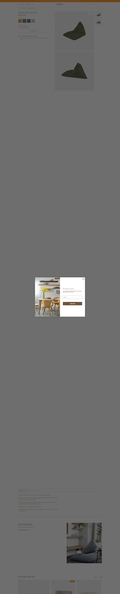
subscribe (72, 303)
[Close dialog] (83, 279)
